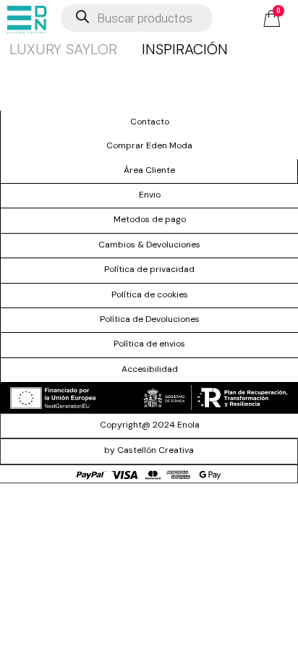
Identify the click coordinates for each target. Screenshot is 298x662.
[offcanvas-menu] (27, 19)
